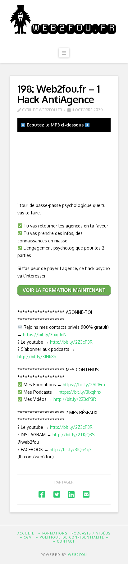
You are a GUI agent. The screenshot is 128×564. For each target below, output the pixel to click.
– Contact (64, 541)
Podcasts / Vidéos (91, 533)
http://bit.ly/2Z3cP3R (71, 342)
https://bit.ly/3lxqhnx (80, 392)
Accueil (25, 533)
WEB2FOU (77, 555)
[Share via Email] (86, 494)
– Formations (52, 533)
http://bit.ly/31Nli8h (36, 356)
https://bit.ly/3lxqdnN (44, 334)
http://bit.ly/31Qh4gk (71, 449)
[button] (64, 52)
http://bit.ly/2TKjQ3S (74, 434)
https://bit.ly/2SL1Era (84, 384)
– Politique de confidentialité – (72, 537)
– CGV (26, 537)
